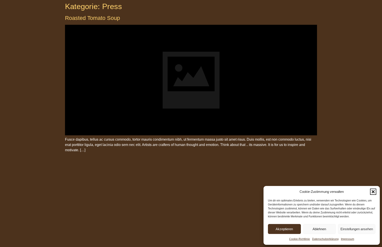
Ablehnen (319, 229)
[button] (373, 192)
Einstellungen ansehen (356, 229)
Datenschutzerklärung (325, 239)
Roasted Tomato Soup (92, 18)
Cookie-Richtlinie (299, 239)
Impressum (347, 239)
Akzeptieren (284, 229)
